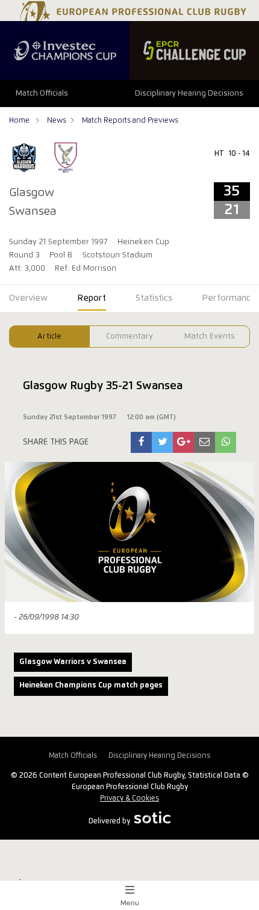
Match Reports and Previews (130, 121)
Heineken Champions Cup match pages (91, 685)
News (56, 121)
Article (49, 336)
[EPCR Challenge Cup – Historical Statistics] (194, 50)
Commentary (129, 336)
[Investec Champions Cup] (65, 50)
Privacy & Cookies (129, 798)
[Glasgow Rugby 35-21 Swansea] (142, 442)
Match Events (209, 336)
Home (20, 121)
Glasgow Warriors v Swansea (72, 662)
